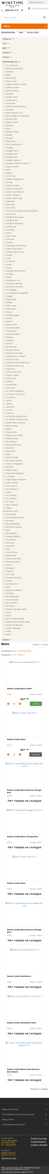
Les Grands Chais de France (17, 419)
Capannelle (10, 201)
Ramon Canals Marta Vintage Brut (22, 836)
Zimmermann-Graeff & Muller (18, 622)
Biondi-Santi (11, 141)
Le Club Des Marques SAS (16, 416)
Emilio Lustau (11, 305)
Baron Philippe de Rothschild (17, 116)
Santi (8, 549)
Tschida (9, 580)
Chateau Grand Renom (15, 252)
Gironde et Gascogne (14, 353)
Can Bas (9, 182)
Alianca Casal (11, 81)
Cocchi (8, 258)
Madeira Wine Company (15, 422)
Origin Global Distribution (16, 479)
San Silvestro (11, 539)
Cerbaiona (10, 239)
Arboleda (9, 94)
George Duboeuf (12, 350)
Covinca (9, 267)
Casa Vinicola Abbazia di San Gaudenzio (22, 211)
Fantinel (9, 318)
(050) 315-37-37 (11, 10)
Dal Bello (9, 274)
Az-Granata (10, 103)
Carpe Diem (10, 207)
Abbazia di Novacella (14, 68)
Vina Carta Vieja (12, 599)
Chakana (9, 242)
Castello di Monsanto (14, 223)
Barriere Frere (11, 119)
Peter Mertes (11, 495)
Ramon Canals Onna (16, 883)
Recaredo (10, 520)
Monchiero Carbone (14, 460)
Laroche (9, 410)
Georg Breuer (11, 347)
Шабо (8, 634)
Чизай (8, 631)
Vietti (8, 587)
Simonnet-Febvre (13, 562)
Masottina (10, 448)
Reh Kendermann (13, 524)
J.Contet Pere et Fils (14, 372)
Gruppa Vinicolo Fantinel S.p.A (18, 362)
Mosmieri (9, 467)
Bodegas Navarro (13, 160)
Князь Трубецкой (13, 628)
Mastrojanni (11, 451)
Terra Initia (10, 574)
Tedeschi (9, 571)
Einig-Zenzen (11, 299)
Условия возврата (38, 1141)
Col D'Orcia (10, 261)
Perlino (8, 492)
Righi (8, 530)
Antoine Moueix (12, 90)
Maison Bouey (12, 426)
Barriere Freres (12, 122)
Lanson (9, 400)
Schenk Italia (11, 555)
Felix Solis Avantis (13, 328)
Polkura (9, 508)
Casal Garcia (11, 214)
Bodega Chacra (12, 150)
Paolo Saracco (12, 486)
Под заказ (35, 754)
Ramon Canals (33, 32)
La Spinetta (10, 397)
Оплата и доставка (39, 1138)
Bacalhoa (9, 109)
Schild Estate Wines (13, 558)
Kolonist (9, 381)
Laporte (9, 403)
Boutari (9, 173)
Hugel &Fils (10, 369)
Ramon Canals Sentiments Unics (21, 1022)
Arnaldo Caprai (12, 97)
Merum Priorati (12, 457)
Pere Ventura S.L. (13, 489)
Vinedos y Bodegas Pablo (16, 609)
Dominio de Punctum (14, 286)
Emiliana (9, 302)
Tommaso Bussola (13, 577)
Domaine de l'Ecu (13, 280)
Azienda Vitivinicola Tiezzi (16, 106)
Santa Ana (10, 543)
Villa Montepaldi (12, 596)
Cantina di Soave (12, 185)
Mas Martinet (11, 441)
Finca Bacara (11, 331)
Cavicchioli (10, 230)
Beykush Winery (12, 132)
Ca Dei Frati (10, 176)
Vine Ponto (10, 606)
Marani (8, 429)
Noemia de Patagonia (15, 473)
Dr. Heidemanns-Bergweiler (17, 293)
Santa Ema (10, 546)
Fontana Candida (13, 334)
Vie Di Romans (12, 584)
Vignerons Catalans (13, 590)
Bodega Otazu (12, 154)
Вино (21, 32)
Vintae (8, 612)
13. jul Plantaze (12, 65)
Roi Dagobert (11, 533)
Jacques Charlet (12, 375)
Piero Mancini (11, 498)
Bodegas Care (11, 157)
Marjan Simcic (11, 432)
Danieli (8, 277)
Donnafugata (11, 290)
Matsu (8, 454)
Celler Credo (11, 236)
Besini (8, 128)
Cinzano (9, 255)
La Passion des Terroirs (15, 394)
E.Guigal (9, 296)
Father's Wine (11, 324)
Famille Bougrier (12, 315)
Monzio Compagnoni (14, 463)
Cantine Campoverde (14, 188)
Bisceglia (9, 147)
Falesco (9, 312)
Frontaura (10, 340)
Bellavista (10, 125)
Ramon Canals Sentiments (19, 976)
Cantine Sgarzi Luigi (14, 198)
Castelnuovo (11, 226)
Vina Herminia (11, 603)
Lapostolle (10, 407)
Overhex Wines (12, 482)
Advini (8, 75)
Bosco (8, 169)
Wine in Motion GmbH (15, 618)
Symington (10, 568)
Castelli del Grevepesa (15, 217)
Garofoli (9, 343)
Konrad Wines (11, 384)
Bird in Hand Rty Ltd (14, 144)
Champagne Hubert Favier (16, 245)
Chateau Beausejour (14, 248)
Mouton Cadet (12, 470)
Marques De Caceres (14, 435)
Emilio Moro (11, 309)
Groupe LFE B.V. (12, 359)
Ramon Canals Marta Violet (19, 688)
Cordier (9, 264)
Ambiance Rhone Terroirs (16, 84)
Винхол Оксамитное (14, 625)
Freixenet (9, 337)
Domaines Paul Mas (14, 283)
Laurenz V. (10, 413)
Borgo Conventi (12, 166)
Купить (36, 704)
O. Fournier (10, 476)
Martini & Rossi (12, 438)
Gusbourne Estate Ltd (14, 365)
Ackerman (10, 71)
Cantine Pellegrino (13, 195)
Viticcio (8, 615)
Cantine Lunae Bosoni (15, 192)
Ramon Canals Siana (16, 739)
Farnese (9, 321)
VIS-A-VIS (30, 1172)
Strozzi (8, 565)
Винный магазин (8, 32)
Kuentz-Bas (10, 388)
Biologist (9, 138)
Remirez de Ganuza (14, 527)
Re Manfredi (11, 514)
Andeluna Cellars (12, 87)
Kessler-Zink (11, 378)
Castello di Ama (12, 220)
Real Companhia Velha (15, 517)
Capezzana (10, 204)
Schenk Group (11, 552)
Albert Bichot (11, 78)
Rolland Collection (13, 536)
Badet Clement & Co (14, 113)
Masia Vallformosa (13, 445)
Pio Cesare (10, 501)
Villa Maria (10, 593)
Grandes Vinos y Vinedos (16, 356)
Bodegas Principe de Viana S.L (18, 163)
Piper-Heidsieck (12, 505)
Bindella (9, 135)
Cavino (8, 233)
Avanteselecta (11, 100)
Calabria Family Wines (14, 179)
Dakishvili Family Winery (15, 271)
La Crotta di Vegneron (15, 391)
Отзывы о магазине (39, 1145)
